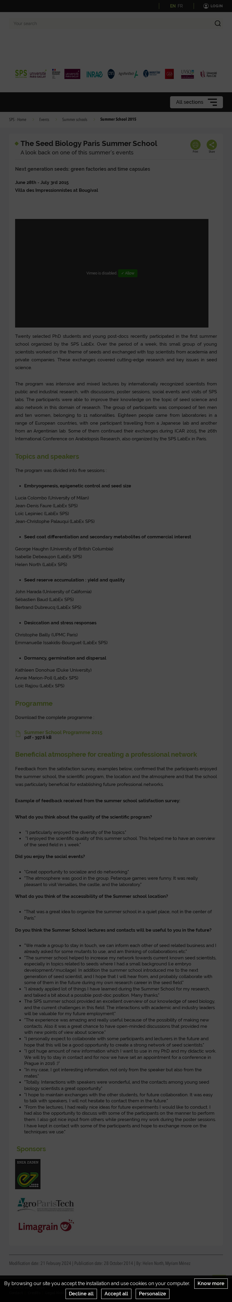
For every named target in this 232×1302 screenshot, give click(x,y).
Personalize (152, 1294)
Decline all (81, 1294)
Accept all (116, 1294)
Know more (211, 1283)
